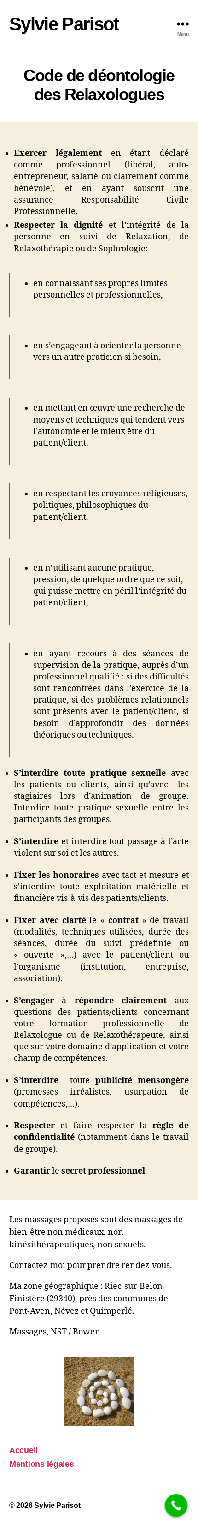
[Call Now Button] (176, 1505)
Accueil (23, 1450)
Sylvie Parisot (64, 24)
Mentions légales (41, 1464)
